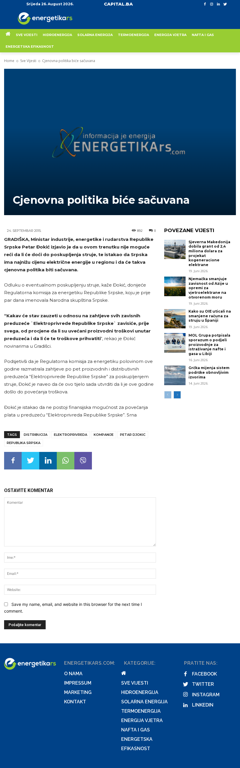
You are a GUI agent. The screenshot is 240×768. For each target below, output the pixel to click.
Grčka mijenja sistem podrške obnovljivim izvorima (208, 372)
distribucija (35, 435)
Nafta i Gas (135, 730)
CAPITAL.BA (118, 4)
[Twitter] (225, 4)
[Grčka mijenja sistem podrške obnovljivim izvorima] (175, 375)
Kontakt (75, 701)
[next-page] (177, 395)
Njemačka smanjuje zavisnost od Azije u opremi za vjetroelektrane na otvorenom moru (208, 288)
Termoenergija (141, 711)
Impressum (77, 683)
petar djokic (132, 435)
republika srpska (23, 443)
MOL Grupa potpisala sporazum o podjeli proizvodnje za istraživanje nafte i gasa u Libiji (209, 344)
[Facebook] (205, 4)
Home (9, 60)
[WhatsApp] (65, 460)
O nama (73, 673)
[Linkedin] (218, 4)
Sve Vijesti (28, 60)
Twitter (203, 684)
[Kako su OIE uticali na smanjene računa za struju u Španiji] (175, 318)
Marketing (78, 692)
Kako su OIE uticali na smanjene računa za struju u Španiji (209, 316)
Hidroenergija (139, 692)
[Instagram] (211, 4)
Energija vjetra (142, 720)
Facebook (204, 674)
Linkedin (202, 705)
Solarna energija (144, 701)
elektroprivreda (70, 435)
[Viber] (83, 460)
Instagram (206, 694)
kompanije (104, 435)
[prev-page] (168, 395)
